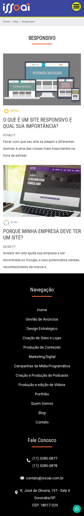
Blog (15, 21)
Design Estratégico (42, 328)
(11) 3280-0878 (44, 466)
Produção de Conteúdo (42, 347)
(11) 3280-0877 (44, 458)
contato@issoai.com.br (45, 478)
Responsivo (28, 21)
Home (6, 21)
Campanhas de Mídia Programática (42, 366)
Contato (42, 422)
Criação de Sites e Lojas (42, 338)
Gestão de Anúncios (42, 319)
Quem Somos (42, 403)
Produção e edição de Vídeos (42, 385)
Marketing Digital (42, 357)
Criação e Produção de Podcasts (42, 375)
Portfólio (42, 394)
